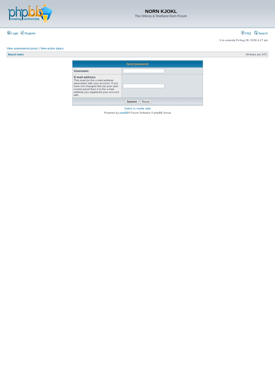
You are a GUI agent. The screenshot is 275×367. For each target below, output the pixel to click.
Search (263, 33)
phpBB (124, 112)
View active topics (52, 48)
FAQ (247, 33)
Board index (16, 54)
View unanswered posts (22, 48)
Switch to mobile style (137, 108)
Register (30, 33)
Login (14, 33)
